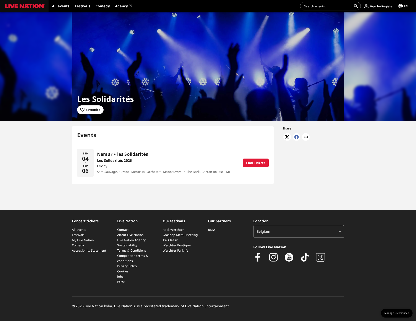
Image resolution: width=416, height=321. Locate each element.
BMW (212, 230)
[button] (24, 6)
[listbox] (299, 231)
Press (121, 282)
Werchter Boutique (177, 245)
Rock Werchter (173, 230)
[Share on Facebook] (296, 139)
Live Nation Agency (131, 240)
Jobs (120, 276)
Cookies (122, 271)
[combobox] (327, 6)
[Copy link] (306, 137)
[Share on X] (287, 139)
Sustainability (127, 245)
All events (79, 230)
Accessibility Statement (89, 250)
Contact (122, 230)
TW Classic (171, 240)
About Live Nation (130, 235)
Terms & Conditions (131, 250)
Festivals (78, 235)
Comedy (78, 245)
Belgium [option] (263, 231)
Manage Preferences (396, 313)
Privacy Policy (127, 266)
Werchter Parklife (175, 250)
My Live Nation (83, 240)
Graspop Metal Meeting (180, 235)
